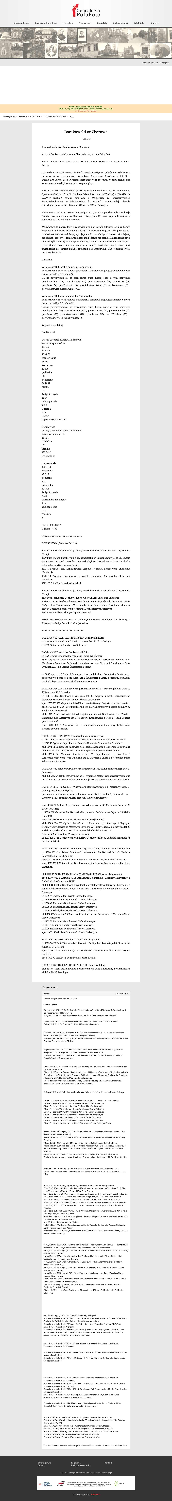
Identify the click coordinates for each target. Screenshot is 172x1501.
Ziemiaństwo (85, 23)
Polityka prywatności (80, 1465)
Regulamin (76, 1462)
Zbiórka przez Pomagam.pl (86, 111)
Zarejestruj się (148, 62)
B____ (72, 117)
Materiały (102, 23)
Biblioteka (139, 23)
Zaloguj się (164, 62)
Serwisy (41, 1465)
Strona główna (9, 117)
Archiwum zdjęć (120, 23)
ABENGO (95, 1494)
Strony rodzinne (21, 23)
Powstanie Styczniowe (46, 23)
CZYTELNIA (35, 117)
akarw (46, 993)
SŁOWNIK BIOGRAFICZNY (54, 117)
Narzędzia (68, 23)
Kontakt (154, 23)
